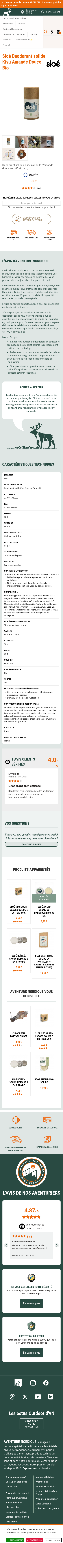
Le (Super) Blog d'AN (16, 1481)
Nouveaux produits (45, 1486)
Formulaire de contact (17, 1493)
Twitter (25, 1397)
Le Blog (18, 1383)
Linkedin (51, 1397)
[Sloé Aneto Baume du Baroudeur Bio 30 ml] (44, 903)
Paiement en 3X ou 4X (13, 239)
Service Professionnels (17, 1516)
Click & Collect (13, 1507)
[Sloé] (53, 63)
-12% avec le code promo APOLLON (21, 2)
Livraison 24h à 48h (31, 238)
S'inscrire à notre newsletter (31, 1423)
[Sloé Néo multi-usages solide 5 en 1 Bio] (18, 902)
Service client (16, 1128)
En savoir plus (31, 1303)
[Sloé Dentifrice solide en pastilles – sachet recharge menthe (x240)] (44, 954)
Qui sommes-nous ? (16, 1477)
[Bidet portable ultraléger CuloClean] (18, 1026)
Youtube (38, 1397)
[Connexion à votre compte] (52, 31)
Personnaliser (53, 1540)
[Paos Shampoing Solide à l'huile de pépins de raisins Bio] (44, 1072)
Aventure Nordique (20, 1442)
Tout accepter (16, 1540)
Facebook (46, 1383)
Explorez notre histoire (36, 1468)
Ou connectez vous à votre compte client (31, 207)
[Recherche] (45, 31)
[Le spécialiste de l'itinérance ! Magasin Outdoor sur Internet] (7, 12)
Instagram (33, 1383)
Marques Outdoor (44, 1477)
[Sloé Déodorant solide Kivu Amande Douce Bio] (8, 141)
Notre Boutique (14, 1502)
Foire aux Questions (16, 1497)
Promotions (41, 1481)
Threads (12, 1397)
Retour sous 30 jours (49, 239)
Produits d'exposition (46, 1498)
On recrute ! (12, 1486)
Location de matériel (17, 1512)
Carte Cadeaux (43, 1503)
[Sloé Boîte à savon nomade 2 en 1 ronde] (18, 951)
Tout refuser (36, 1540)
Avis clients (11, 1521)
